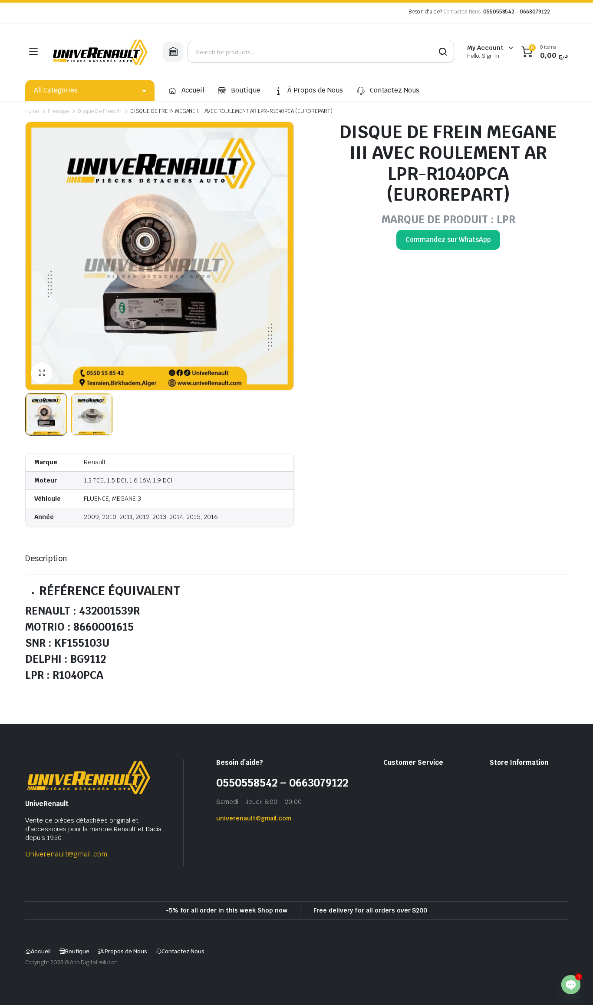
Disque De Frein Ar (100, 111)
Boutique (245, 90)
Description (46, 558)
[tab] (46, 558)
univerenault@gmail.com (253, 818)
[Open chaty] (570, 984)
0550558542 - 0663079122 (516, 11)
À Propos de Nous (315, 90)
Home (32, 111)
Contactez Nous (395, 90)
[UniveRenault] (100, 51)
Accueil (192, 90)
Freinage (58, 111)
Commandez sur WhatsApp (448, 239)
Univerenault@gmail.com (66, 854)
